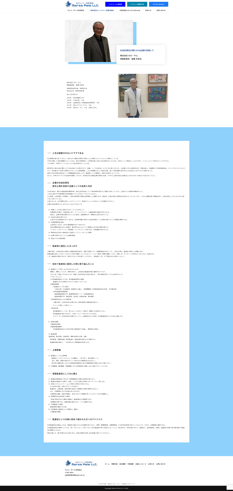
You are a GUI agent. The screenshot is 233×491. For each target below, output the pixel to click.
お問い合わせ (160, 464)
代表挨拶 (131, 464)
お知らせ (151, 464)
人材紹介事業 (102, 484)
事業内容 (114, 464)
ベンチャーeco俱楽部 (115, 4)
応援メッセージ (141, 464)
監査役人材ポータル (114, 484)
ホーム (107, 464)
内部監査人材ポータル (128, 484)
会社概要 (122, 464)
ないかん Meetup (159, 4)
